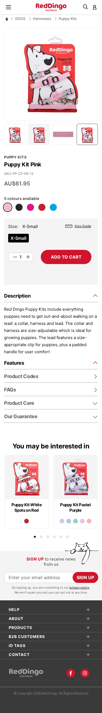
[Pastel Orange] (89, 521)
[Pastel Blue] (68, 521)
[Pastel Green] (75, 521)
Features (14, 363)
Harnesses (42, 18)
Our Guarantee (20, 416)
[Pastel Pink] (82, 521)
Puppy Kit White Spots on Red (26, 507)
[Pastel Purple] (62, 521)
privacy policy (79, 587)
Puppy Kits (68, 18)
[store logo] (51, 7)
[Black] (19, 207)
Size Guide (83, 226)
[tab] (51, 295)
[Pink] (7, 207)
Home (7, 19)
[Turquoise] (53, 207)
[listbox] (49, 240)
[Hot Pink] (30, 207)
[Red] (41, 207)
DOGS (20, 18)
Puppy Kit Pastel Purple (75, 507)
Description (17, 296)
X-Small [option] (18, 238)
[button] (16, 134)
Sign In (94, 7)
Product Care (19, 403)
